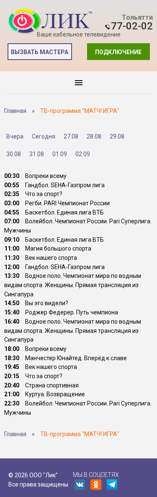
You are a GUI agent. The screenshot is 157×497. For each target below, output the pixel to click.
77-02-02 (132, 26)
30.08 (13, 154)
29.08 (117, 136)
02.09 (82, 154)
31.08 (36, 154)
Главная (15, 110)
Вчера (14, 136)
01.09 (59, 154)
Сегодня (43, 136)
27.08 (71, 136)
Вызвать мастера (39, 52)
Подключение (118, 52)
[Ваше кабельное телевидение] (50, 21)
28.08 (94, 136)
